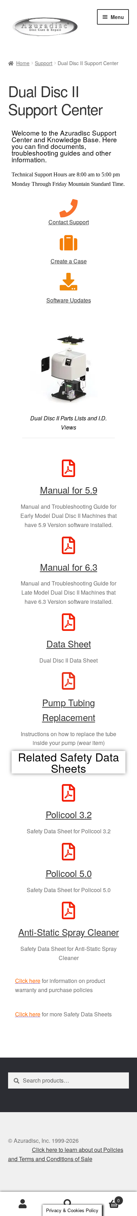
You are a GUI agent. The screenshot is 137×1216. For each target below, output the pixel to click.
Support (43, 63)
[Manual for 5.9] (68, 468)
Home (23, 63)
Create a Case (69, 261)
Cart (105, 1197)
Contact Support (68, 222)
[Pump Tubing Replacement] (68, 681)
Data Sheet (68, 643)
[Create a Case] (68, 242)
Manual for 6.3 (68, 566)
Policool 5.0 (69, 872)
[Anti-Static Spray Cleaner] (68, 910)
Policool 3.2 (69, 814)
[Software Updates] (68, 281)
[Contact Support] (68, 208)
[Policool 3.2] (68, 793)
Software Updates (68, 300)
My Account (23, 1204)
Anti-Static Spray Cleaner (68, 931)
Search (68, 1204)
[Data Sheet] (68, 622)
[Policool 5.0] (68, 851)
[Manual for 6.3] (68, 545)
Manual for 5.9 (68, 489)
